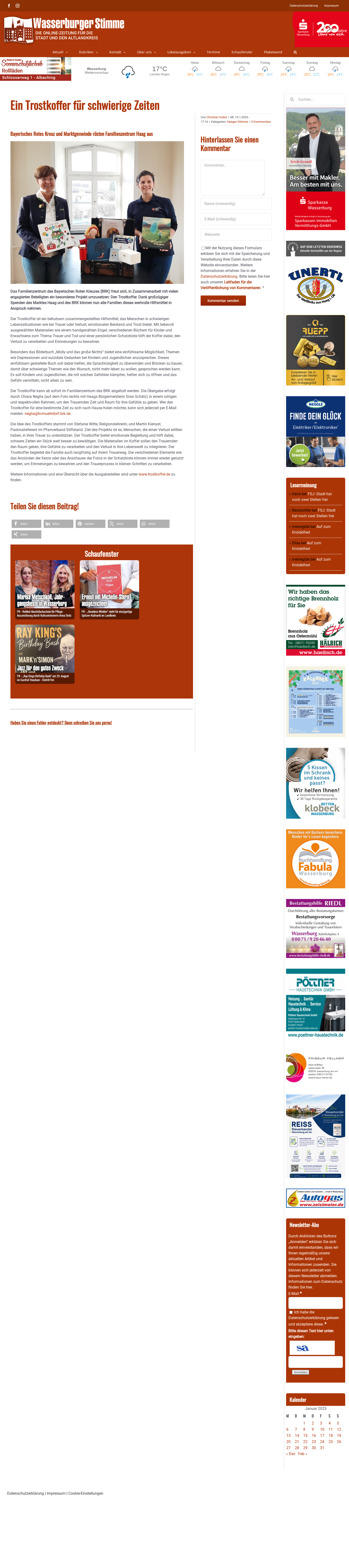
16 (314, 1435)
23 (314, 1441)
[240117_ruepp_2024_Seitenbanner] (315, 317)
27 (288, 1448)
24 (322, 1441)
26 (339, 1441)
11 (331, 1429)
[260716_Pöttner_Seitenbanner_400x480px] (315, 971)
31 (322, 1448)
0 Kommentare (261, 121)
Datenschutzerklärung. (219, 276)
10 (322, 1429)
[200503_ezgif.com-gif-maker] (315, 750)
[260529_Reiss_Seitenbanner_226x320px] (315, 1097)
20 (288, 1441)
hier (309, 1287)
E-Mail (295, 1293)
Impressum (56, 1493)
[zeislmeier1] (315, 1191)
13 (288, 1435)
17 (322, 1435)
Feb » (302, 1454)
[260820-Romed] (45, 563)
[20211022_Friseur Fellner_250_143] (315, 1052)
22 (305, 1441)
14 (297, 1435)
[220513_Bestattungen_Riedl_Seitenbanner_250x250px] (315, 901)
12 (339, 1429)
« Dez (290, 1454)
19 (339, 1435)
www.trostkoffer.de (154, 474)
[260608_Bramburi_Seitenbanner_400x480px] (315, 669)
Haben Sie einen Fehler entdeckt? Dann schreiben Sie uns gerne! (61, 722)
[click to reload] (312, 1347)
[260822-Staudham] (45, 627)
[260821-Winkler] (109, 563)
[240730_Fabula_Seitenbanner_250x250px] (315, 832)
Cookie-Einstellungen (85, 1493)
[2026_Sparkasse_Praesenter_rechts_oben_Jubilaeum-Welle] (320, 14)
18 (331, 1435)
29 (305, 1448)
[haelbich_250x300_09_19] (315, 587)
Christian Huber (217, 117)
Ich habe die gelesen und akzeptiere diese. (313, 1318)
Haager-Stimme (237, 121)
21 (297, 1441)
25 (331, 1441)
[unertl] (315, 270)
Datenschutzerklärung (306, 1318)
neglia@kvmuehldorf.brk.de (48, 413)
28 (297, 1448)
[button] (295, 52)
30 (314, 1448)
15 (305, 1435)
